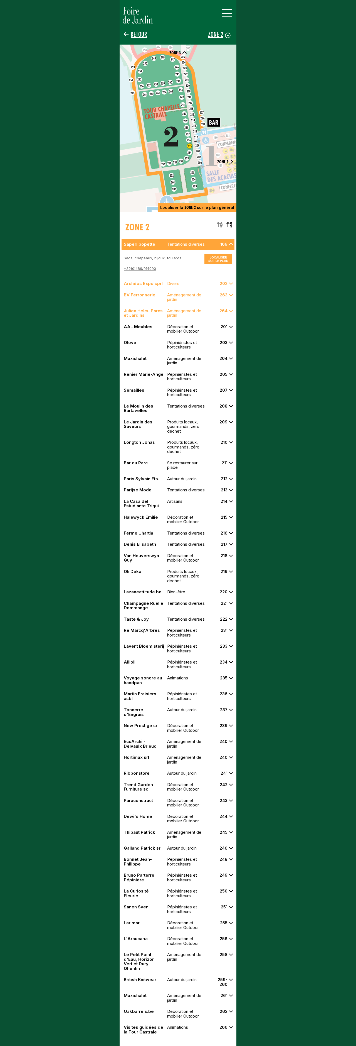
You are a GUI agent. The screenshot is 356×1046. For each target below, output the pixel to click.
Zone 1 (223, 161)
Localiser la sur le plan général (197, 207)
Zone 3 (175, 52)
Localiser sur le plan (218, 259)
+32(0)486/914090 (140, 268)
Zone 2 (215, 34)
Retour (139, 34)
